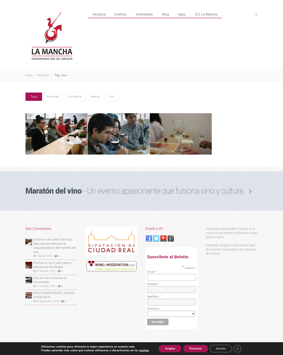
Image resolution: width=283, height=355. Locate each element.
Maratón (43, 75)
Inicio (29, 75)
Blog (165, 14)
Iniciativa (99, 14)
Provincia (153, 308)
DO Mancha (75, 96)
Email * (151, 271)
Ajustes (221, 348)
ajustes (144, 350)
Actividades (144, 14)
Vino (111, 96)
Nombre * (153, 284)
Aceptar (170, 348)
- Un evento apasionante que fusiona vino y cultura (134, 190)
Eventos (121, 14)
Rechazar (195, 348)
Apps (182, 14)
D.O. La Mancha (206, 14)
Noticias (95, 96)
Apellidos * (154, 296)
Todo (33, 96)
